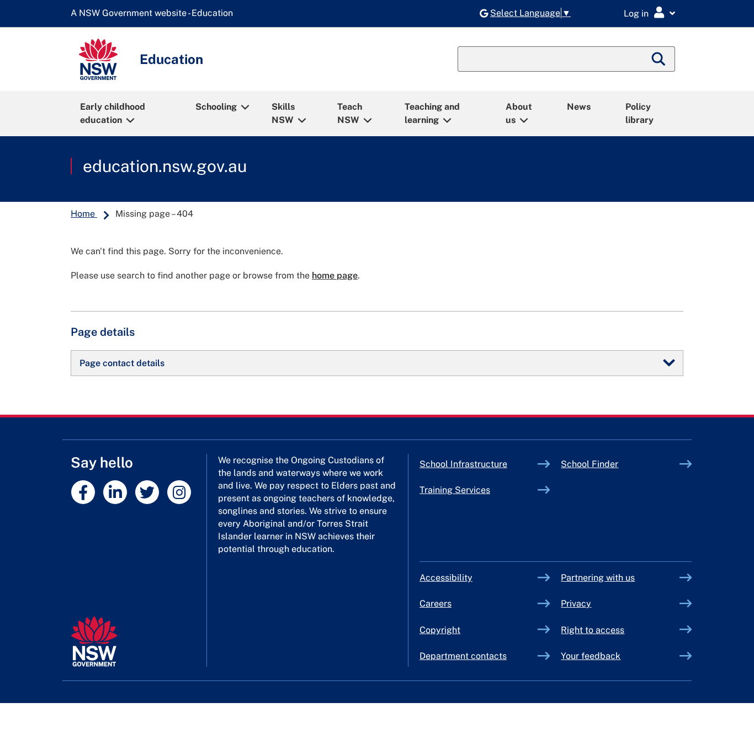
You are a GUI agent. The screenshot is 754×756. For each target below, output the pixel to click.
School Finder (589, 464)
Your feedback (590, 656)
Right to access (592, 630)
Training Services (479, 490)
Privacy (576, 603)
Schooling (216, 106)
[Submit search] (659, 59)
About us (519, 113)
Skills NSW (283, 113)
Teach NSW (349, 113)
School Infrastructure (479, 464)
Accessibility (446, 577)
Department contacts (463, 656)
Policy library (639, 113)
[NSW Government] (94, 641)
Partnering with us (598, 577)
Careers (436, 603)
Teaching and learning (432, 113)
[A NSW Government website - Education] (154, 14)
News (579, 106)
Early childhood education (112, 113)
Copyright (440, 630)
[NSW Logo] (98, 59)
